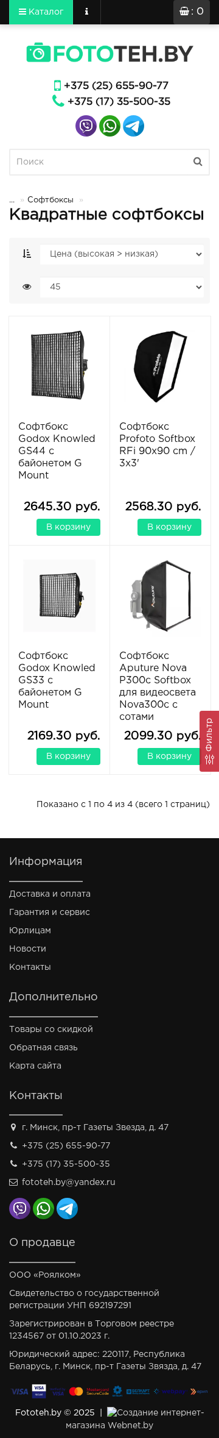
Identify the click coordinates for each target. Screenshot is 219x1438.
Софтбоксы (50, 200)
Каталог (44, 12)
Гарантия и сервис (49, 912)
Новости (27, 949)
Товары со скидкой (51, 1029)
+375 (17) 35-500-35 (119, 102)
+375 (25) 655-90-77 (116, 86)
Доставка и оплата (50, 894)
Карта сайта (35, 1066)
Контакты (30, 967)
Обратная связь (43, 1048)
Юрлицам (30, 930)
